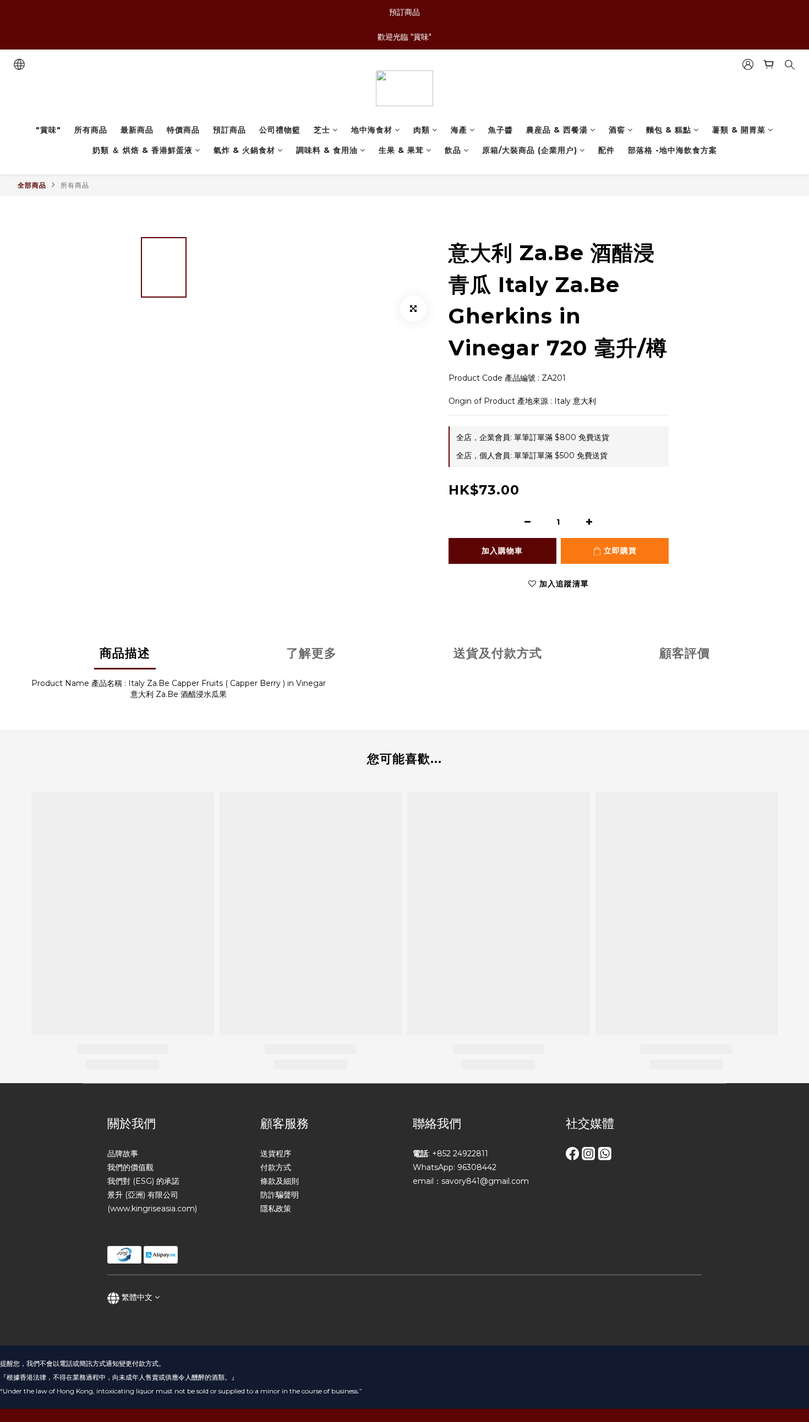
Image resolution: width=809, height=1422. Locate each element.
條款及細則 (279, 1181)
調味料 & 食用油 (327, 150)
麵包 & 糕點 (668, 130)
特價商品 (183, 130)
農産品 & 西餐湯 (557, 130)
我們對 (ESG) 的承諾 (143, 1181)
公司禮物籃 (279, 130)
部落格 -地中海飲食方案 (672, 150)
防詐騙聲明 (279, 1195)
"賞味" (48, 130)
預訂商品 (229, 130)
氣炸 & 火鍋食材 (244, 150)
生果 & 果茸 (401, 150)
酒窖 (617, 130)
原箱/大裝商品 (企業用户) (529, 150)
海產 (459, 130)
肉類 (421, 130)
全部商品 (32, 185)
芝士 (322, 130)
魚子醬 (500, 130)
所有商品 (90, 130)
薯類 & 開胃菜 (739, 130)
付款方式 (275, 1167)
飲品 (453, 150)
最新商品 (137, 130)
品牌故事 (122, 1154)
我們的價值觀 (130, 1167)
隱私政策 (275, 1209)
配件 (606, 150)
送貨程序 (275, 1154)
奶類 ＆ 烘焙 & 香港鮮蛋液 (142, 150)
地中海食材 (371, 130)
